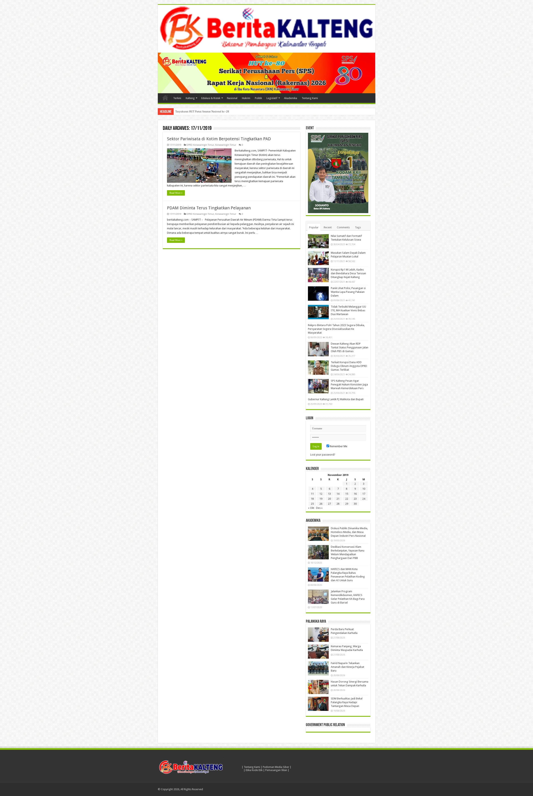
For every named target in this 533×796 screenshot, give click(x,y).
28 (337, 503)
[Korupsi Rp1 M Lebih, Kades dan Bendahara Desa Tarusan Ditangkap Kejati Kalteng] (318, 275)
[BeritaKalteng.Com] (266, 29)
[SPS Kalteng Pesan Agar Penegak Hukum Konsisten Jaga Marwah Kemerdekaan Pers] (318, 386)
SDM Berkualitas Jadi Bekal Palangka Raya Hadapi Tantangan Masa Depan (346, 702)
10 (363, 489)
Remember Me (338, 446)
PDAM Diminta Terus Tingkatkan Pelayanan (209, 207)
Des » (319, 508)
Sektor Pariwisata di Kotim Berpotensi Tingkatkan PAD (219, 138)
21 (337, 498)
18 (312, 498)
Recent (328, 227)
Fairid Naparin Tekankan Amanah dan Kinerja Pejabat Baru (347, 667)
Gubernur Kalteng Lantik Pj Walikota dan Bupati (336, 399)
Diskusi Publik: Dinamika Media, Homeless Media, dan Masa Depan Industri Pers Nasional (349, 532)
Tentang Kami (310, 98)
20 (329, 498)
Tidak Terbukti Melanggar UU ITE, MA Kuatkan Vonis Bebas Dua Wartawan (348, 310)
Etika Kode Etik (254, 770)
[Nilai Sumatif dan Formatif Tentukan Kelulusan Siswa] (318, 241)
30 (355, 503)
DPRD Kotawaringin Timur (200, 145)
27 (329, 503)
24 (363, 498)
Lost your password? (322, 454)
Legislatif (271, 98)
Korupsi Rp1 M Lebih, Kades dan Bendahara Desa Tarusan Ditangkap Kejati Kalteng (348, 273)
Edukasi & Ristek (210, 98)
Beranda (165, 97)
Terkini (177, 98)
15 (346, 493)
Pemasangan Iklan (276, 770)
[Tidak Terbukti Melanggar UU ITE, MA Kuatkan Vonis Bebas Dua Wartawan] (318, 312)
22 (346, 498)
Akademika (290, 98)
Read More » (175, 192)
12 (320, 493)
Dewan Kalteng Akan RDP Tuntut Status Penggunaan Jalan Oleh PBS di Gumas (349, 347)
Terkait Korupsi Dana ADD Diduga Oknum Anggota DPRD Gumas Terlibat (349, 366)
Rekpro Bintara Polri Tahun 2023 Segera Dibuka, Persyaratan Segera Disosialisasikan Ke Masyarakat (336, 329)
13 (329, 493)
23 (355, 498)
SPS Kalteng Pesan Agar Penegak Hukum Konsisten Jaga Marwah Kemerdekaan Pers (349, 384)
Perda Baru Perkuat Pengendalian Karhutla (199, 111)
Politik (258, 98)
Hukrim (246, 98)
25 (312, 503)
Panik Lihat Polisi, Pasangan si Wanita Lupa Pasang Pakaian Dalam (348, 292)
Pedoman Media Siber (276, 767)
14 (337, 493)
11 (312, 493)
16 (355, 493)
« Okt (311, 508)
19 (320, 498)
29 (346, 503)
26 (320, 503)
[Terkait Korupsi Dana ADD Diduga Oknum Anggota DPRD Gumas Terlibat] (318, 368)
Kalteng (190, 98)
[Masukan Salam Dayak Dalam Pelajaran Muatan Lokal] (318, 258)
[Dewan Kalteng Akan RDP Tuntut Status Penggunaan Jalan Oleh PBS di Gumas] (318, 349)
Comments (343, 227)
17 (363, 493)
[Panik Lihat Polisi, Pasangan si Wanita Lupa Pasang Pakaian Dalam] (318, 294)
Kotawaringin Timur (225, 145)
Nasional (232, 98)
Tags (358, 227)
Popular (314, 227)
